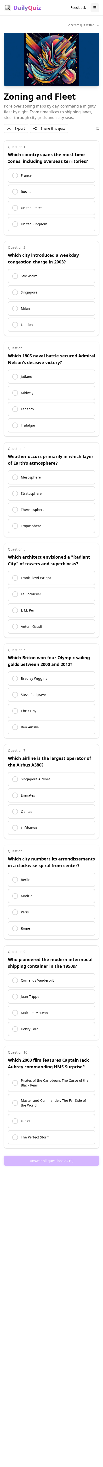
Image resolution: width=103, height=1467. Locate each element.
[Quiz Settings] (97, 128)
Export (20, 128)
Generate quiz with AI (83, 25)
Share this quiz (53, 128)
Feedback (78, 7)
